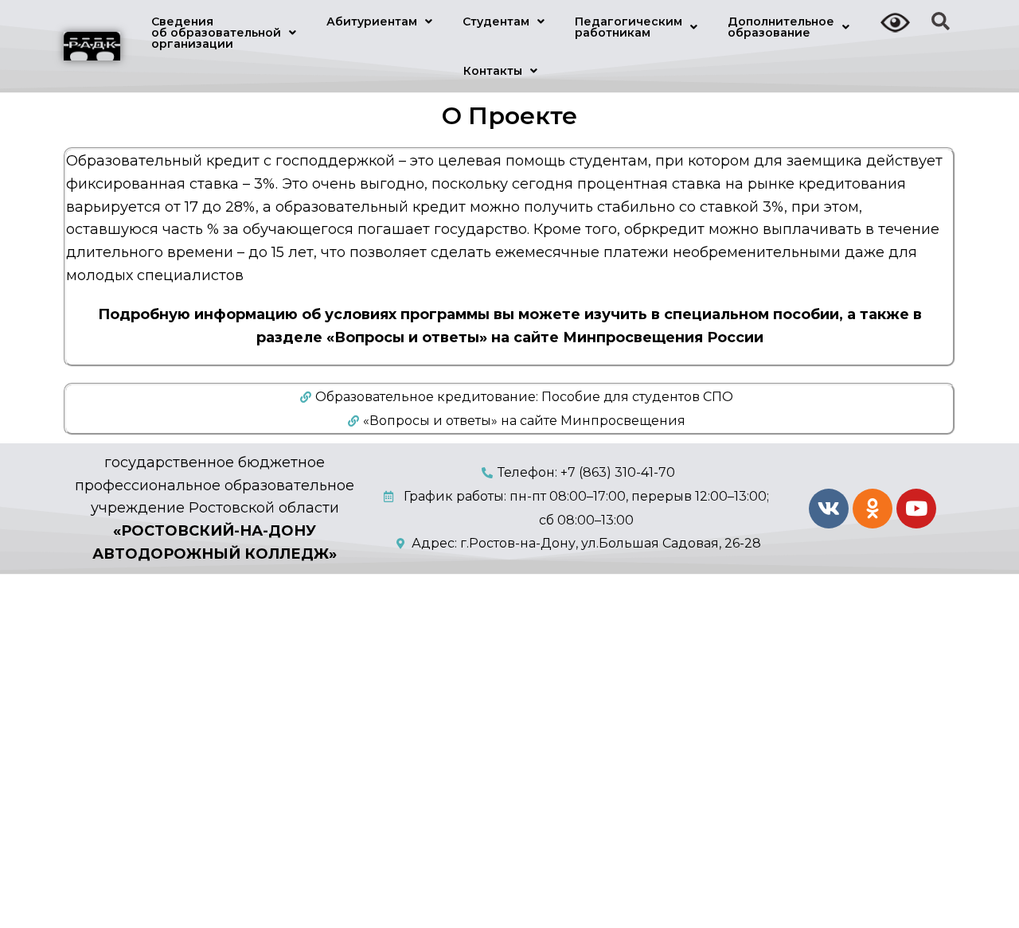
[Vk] (829, 508)
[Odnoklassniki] (872, 508)
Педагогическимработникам (628, 27)
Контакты (492, 71)
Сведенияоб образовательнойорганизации (216, 32)
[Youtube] (916, 508)
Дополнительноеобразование (781, 27)
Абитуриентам (371, 21)
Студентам (496, 21)
